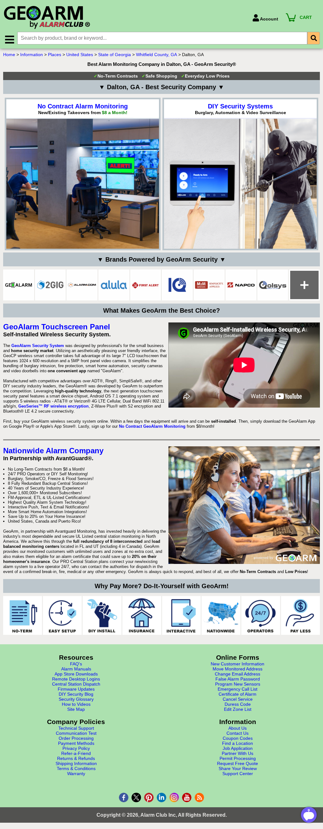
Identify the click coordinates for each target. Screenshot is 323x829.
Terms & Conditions (76, 768)
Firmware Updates (76, 689)
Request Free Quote (237, 763)
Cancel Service (238, 699)
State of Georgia (114, 54)
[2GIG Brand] (50, 285)
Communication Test (76, 733)
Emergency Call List (237, 689)
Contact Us (237, 733)
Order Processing (76, 738)
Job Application (238, 748)
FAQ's (76, 663)
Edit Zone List (237, 709)
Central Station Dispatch (76, 684)
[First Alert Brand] (146, 285)
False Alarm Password (237, 678)
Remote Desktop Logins (76, 678)
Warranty (76, 773)
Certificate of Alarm (237, 694)
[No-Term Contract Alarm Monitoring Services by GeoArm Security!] (22, 615)
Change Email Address (237, 673)
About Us (237, 728)
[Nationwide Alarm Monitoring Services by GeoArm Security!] (221, 615)
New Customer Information (237, 663)
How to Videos (76, 704)
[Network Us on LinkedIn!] (161, 797)
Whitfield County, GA (156, 54)
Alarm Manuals (76, 668)
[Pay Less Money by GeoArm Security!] (300, 615)
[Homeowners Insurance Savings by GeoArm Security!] (141, 615)
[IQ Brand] (177, 285)
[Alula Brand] (114, 285)
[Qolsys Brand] (273, 285)
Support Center (237, 773)
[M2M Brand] (209, 285)
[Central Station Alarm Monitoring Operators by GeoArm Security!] (260, 615)
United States (79, 54)
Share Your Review (238, 768)
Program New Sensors (237, 684)
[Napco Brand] (241, 285)
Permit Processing (238, 758)
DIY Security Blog (76, 694)
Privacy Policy (76, 748)
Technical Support (76, 728)
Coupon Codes (238, 738)
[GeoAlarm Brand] (18, 285)
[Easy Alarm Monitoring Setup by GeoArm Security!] (62, 615)
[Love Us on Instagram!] (174, 797)
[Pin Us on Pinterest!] (149, 797)
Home (9, 54)
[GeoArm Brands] (304, 285)
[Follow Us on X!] (136, 797)
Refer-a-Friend (76, 753)
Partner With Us (237, 753)
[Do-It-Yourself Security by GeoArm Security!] (102, 615)
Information (31, 54)
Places (54, 54)
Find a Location (237, 743)
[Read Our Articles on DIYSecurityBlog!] (199, 797)
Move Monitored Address (237, 668)
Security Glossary (76, 699)
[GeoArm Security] (124, 18)
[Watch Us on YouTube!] (186, 797)
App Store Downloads (76, 673)
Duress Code (238, 704)
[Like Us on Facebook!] (123, 797)
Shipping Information (76, 763)
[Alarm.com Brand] (82, 285)
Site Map (76, 709)
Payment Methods (76, 743)
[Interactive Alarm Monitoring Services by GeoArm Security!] (181, 615)
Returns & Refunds (76, 758)
